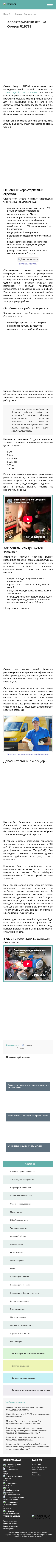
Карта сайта (36, 1475)
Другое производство (19, 1301)
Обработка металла (19, 1220)
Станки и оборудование (20, 1204)
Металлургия (16, 1212)
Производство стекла (19, 1277)
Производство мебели (20, 1285)
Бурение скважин (18, 1309)
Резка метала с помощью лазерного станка (28, 1115)
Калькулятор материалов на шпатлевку (31, 1390)
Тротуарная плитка (18, 1228)
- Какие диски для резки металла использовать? (25, 1408)
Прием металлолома (10, 1526)
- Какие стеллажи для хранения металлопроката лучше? (23, 1422)
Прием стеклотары (10, 1523)
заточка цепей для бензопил (20, 92)
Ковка (12, 1269)
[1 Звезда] (27, 1045)
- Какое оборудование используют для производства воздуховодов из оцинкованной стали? (27, 1446)
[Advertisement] (28, 56)
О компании (36, 1465)
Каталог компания (20, 1366)
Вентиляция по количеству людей (28, 1354)
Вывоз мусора (16, 1244)
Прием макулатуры (10, 1521)
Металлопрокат (17, 1260)
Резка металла (16, 1252)
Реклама (35, 1472)
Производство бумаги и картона (24, 1293)
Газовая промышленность (21, 1325)
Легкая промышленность (21, 1196)
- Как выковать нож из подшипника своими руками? (25, 1438)
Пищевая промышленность (22, 1171)
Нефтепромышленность (21, 1188)
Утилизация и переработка (22, 1179)
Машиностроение (18, 1317)
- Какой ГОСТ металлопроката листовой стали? (27, 1415)
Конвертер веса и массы (23, 1378)
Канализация (16, 1341)
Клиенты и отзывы (39, 1470)
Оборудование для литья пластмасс (25, 1146)
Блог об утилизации (39, 1467)
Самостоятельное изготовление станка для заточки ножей (28, 1086)
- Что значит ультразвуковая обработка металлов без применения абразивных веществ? (26, 1430)
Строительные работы (20, 1333)
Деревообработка (18, 1236)
